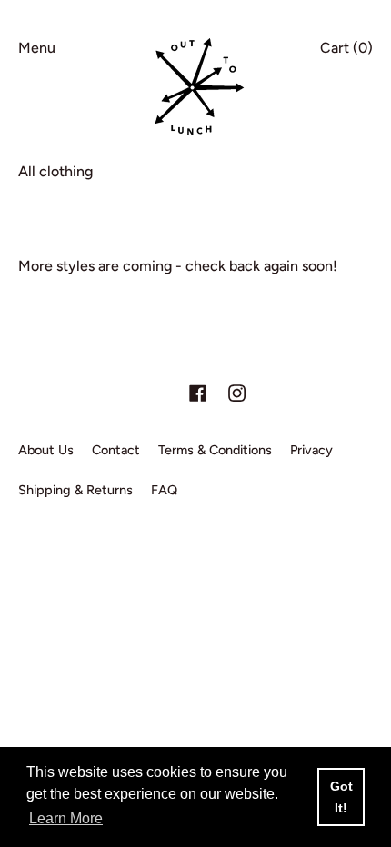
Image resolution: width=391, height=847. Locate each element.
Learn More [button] (66, 818)
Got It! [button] (341, 797)
